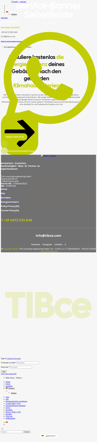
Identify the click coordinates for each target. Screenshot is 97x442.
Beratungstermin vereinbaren (16, 401)
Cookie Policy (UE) (13, 403)
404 (7, 399)
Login (4, 371)
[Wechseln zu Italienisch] (51, 435)
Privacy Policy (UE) (13, 412)
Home (8, 382)
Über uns (9, 416)
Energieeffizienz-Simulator (16, 406)
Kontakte (9, 386)
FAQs (8, 384)
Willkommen (10, 418)
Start (7, 397)
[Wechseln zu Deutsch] (42, 435)
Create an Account (14, 358)
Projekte (9, 414)
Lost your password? (9, 374)
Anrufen (4, 18)
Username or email (8, 363)
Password (5, 367)
